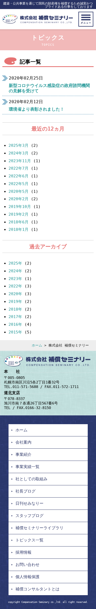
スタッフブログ (29, 515)
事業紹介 (23, 454)
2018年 (15, 309)
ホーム (37, 345)
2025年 (15, 263)
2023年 (15, 278)
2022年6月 (19, 176)
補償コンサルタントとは (37, 589)
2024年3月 (19, 153)
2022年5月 (19, 183)
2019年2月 (19, 214)
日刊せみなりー (29, 503)
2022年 (15, 286)
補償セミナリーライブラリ (39, 527)
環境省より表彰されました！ (36, 109)
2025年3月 (19, 145)
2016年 (15, 324)
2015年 (15, 332)
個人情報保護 (27, 576)
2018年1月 (19, 229)
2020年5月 (19, 191)
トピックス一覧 (29, 540)
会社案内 (23, 442)
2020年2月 (19, 199)
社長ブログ (25, 491)
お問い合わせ (27, 564)
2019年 (15, 301)
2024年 (15, 271)
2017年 (15, 316)
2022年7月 (19, 168)
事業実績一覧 (27, 466)
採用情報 (23, 552)
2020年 (15, 293)
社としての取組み (31, 479)
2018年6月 (19, 222)
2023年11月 (20, 160)
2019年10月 (20, 206)
